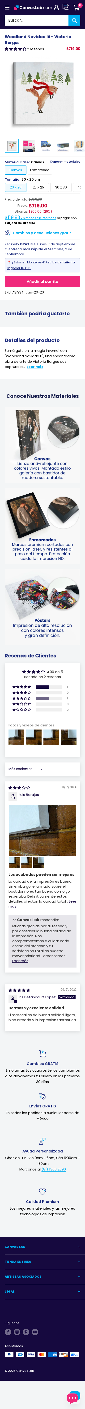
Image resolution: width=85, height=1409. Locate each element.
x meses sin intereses (30, 218)
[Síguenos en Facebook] (8, 1332)
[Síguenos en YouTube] (35, 1332)
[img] (19, 787)
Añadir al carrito (42, 281)
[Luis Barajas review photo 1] (42, 830)
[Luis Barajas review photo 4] (38, 862)
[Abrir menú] (7, 7)
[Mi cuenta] (56, 7)
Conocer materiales (65, 162)
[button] (16, 48)
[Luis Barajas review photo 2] (14, 862)
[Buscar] (74, 20)
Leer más (35, 366)
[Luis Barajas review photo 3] (26, 862)
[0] (76, 7)
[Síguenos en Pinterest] (26, 1332)
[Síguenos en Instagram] (17, 1332)
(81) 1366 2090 (54, 1169)
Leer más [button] (20, 960)
